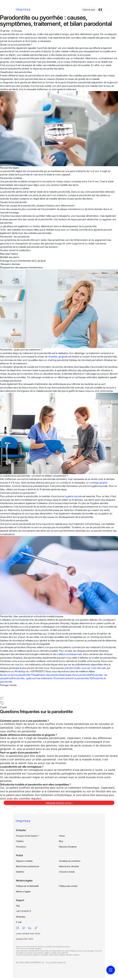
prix (21, 664)
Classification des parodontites (48, 674)
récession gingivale (58, 356)
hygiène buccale (73, 496)
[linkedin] (2, 693)
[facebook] (2, 689)
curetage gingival (98, 482)
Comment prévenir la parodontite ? (72, 678)
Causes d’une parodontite (77, 674)
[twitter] (2, 698)
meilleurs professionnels (69, 654)
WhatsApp (20, 671)
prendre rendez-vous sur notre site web (85, 668)
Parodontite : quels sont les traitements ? (33, 678)
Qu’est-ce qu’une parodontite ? (16, 674)
